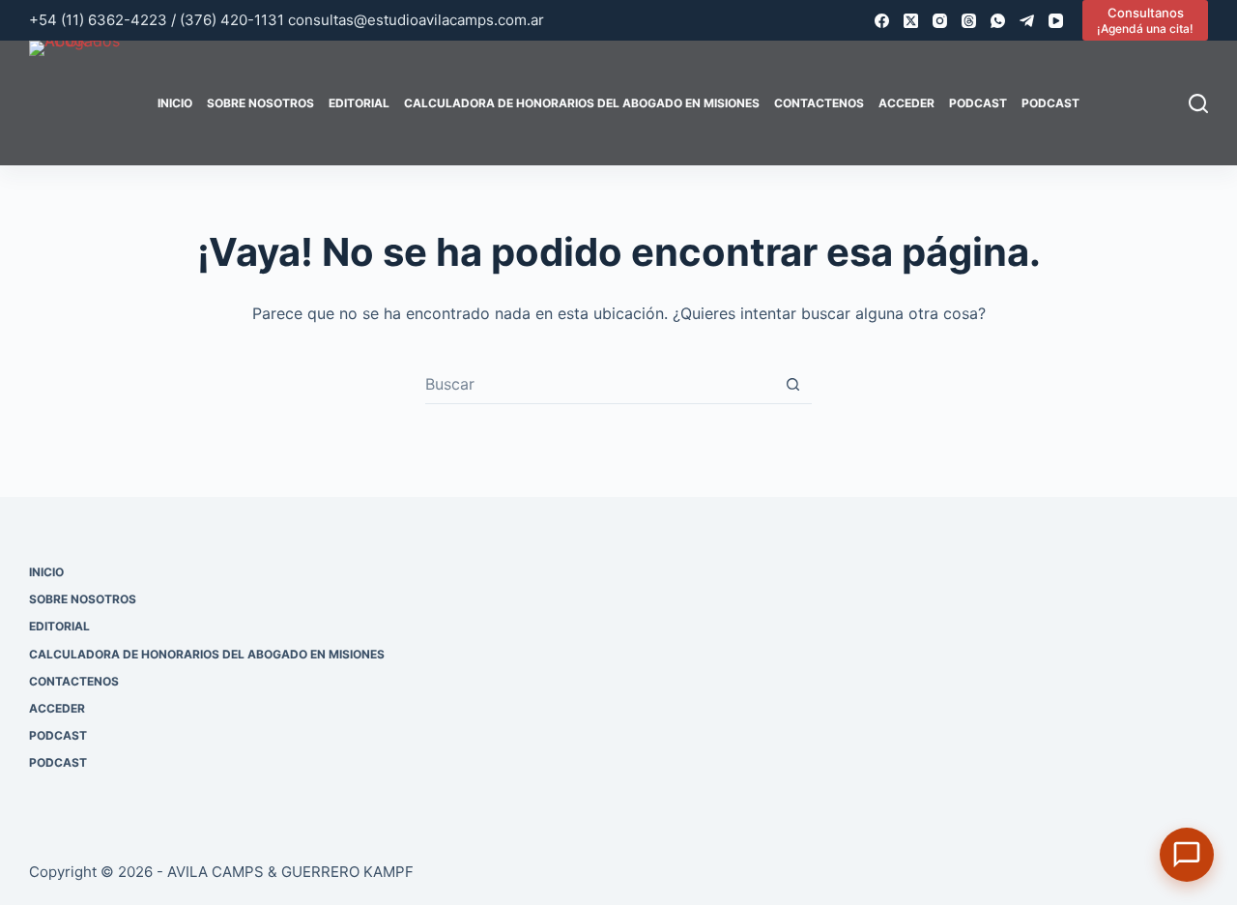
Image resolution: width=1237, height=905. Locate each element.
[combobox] (599, 384)
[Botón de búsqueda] (793, 384)
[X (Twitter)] (911, 21)
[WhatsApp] (998, 21)
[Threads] (969, 21)
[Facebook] (882, 21)
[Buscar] (1198, 103)
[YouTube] (1056, 21)
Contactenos (819, 103)
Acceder (906, 103)
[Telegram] (1027, 21)
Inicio (175, 103)
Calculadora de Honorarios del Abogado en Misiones (582, 103)
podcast (978, 103)
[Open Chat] (1187, 855)
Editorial (359, 103)
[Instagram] (940, 21)
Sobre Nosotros (260, 103)
